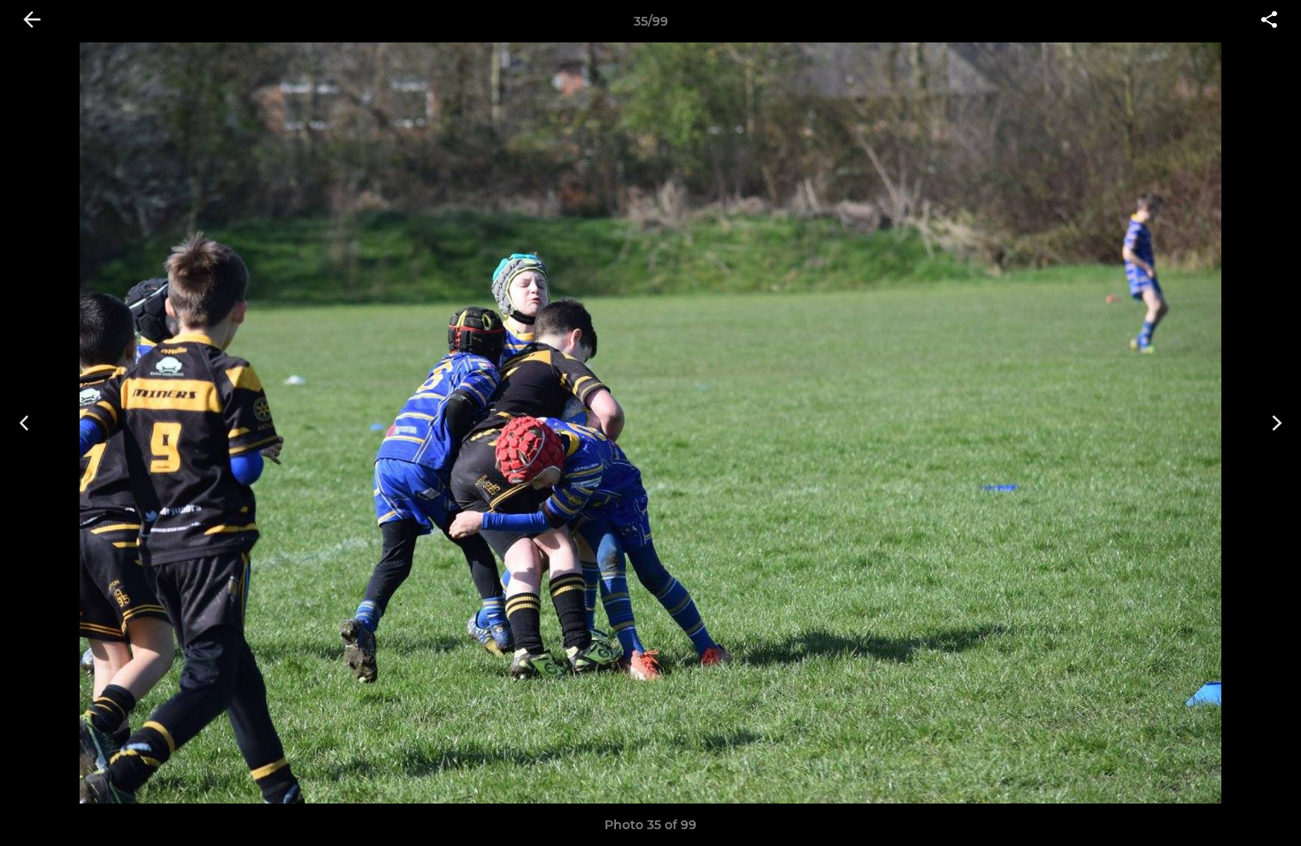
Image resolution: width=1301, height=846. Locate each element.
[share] (1269, 21)
